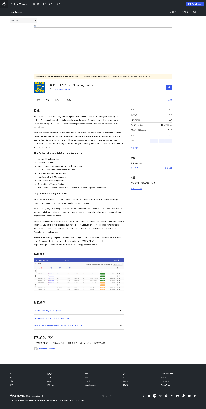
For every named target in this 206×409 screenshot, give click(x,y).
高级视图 (134, 147)
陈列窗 (49, 374)
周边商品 (127, 385)
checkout (154, 141)
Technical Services (61, 89)
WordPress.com (168, 374)
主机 (11, 381)
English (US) (167, 135)
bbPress (165, 381)
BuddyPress (167, 385)
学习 (87, 374)
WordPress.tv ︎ (91, 385)
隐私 (11, 385)
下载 (169, 87)
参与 (124, 374)
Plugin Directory (16, 12)
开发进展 (68, 100)
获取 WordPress (194, 4)
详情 (38, 100)
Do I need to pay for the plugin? (48, 311)
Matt (164, 378)
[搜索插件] (34, 20)
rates (161, 141)
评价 (48, 100)
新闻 (11, 378)
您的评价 (134, 168)
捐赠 (126, 381)
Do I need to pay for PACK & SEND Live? (52, 318)
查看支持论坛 (136, 188)
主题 (49, 378)
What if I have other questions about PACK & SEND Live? (59, 326)
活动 (124, 378)
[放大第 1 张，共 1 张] (120, 261)
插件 (49, 381)
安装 (57, 100)
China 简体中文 (37, 396)
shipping (168, 141)
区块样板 (50, 385)
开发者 (87, 381)
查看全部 (168, 168)
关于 (11, 374)
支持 (170, 100)
